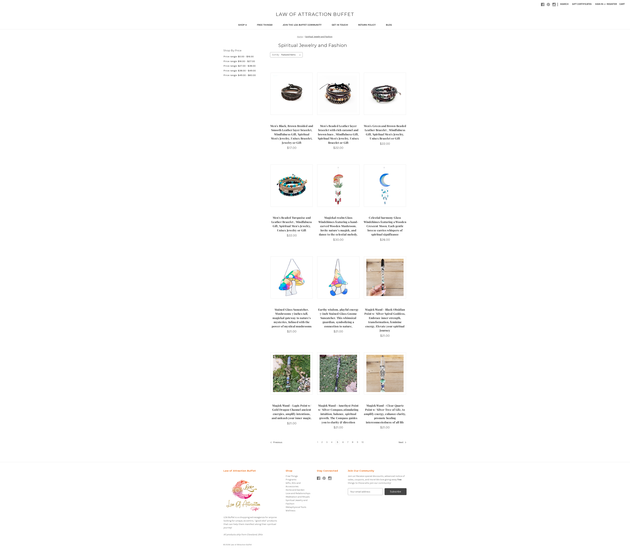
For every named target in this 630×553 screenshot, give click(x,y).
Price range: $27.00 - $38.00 (239, 65)
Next (401, 442)
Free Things (292, 476)
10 (363, 442)
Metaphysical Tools (296, 507)
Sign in (599, 4)
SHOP (241, 24)
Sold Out (338, 188)
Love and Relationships (298, 493)
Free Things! (265, 24)
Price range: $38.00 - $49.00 (239, 70)
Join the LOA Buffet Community (302, 24)
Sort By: (275, 54)
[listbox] (292, 54)
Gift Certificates (582, 4)
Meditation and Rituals (298, 496)
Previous (277, 442)
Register (612, 4)
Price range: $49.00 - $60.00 (239, 75)
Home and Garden (295, 490)
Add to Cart (291, 96)
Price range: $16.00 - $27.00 (239, 61)
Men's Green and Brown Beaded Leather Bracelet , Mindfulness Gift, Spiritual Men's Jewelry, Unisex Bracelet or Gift (385, 132)
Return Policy (367, 24)
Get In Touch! (340, 24)
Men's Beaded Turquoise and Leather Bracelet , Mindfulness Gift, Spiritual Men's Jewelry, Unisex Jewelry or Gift (291, 224)
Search (564, 4)
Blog (389, 24)
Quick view (291, 91)
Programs (291, 479)
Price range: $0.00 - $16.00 (238, 56)
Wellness (290, 510)
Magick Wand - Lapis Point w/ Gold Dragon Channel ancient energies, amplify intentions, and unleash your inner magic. (292, 412)
